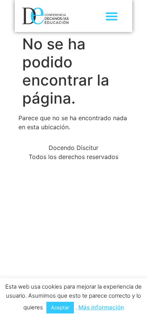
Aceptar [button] (60, 307)
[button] (111, 16)
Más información (101, 307)
